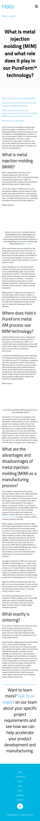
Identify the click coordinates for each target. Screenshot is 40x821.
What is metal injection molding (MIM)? (18, 98)
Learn (13, 16)
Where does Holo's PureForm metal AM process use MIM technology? (19, 104)
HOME (20, 772)
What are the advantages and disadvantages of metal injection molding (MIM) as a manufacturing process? (19, 113)
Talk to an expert (19, 699)
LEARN (20, 786)
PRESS (20, 791)
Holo (4, 16)
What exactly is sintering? (13, 120)
